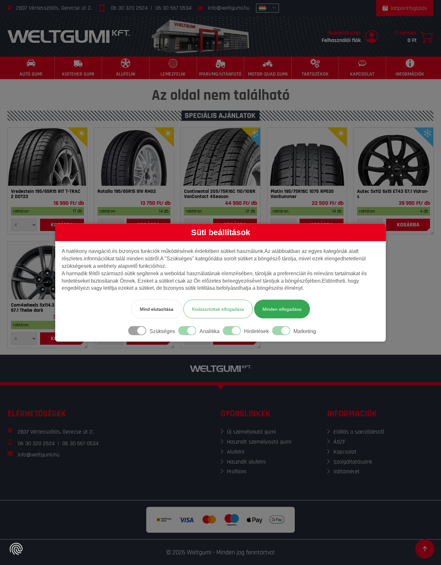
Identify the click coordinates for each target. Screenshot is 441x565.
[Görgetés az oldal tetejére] (425, 549)
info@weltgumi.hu (229, 8)
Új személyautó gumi (251, 431)
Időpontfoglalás (409, 8)
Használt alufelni (246, 462)
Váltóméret (346, 471)
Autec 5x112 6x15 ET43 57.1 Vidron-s (392, 194)
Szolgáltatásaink (352, 462)
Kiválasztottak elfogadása (218, 309)
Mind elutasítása (156, 309)
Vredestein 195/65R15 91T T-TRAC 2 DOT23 (45, 194)
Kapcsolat (344, 451)
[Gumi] (47, 157)
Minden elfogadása (282, 309)
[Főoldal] (68, 36)
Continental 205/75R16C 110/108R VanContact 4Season (219, 194)
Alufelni (235, 451)
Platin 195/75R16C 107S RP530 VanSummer (302, 194)
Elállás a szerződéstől (358, 431)
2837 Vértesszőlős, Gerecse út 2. (54, 8)
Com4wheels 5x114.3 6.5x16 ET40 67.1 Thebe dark (45, 308)
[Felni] (393, 157)
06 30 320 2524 (129, 8)
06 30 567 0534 (173, 8)
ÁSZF (339, 441)
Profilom (236, 471)
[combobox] (267, 8)
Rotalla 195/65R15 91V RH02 (126, 191)
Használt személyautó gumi (259, 441)
